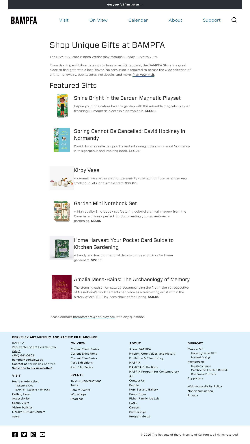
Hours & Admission (25, 381)
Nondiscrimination (200, 391)
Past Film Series (82, 367)
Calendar (138, 20)
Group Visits (20, 402)
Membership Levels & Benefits (209, 370)
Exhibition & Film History (146, 358)
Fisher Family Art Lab (144, 398)
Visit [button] (64, 20)
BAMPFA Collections (143, 367)
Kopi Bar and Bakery (143, 389)
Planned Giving (200, 357)
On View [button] (98, 20)
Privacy (193, 395)
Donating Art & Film (203, 353)
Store (16, 416)
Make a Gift (196, 349)
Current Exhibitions (84, 353)
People (134, 385)
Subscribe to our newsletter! (32, 368)
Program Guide (139, 416)
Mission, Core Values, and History (152, 353)
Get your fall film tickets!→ (125, 4)
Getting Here (21, 394)
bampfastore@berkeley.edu (94, 317)
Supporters (195, 378)
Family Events (80, 389)
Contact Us (19, 363)
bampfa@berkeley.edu (27, 359)
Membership (196, 361)
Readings (77, 398)
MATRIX (134, 362)
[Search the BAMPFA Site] (236, 20)
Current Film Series (84, 358)
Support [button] (212, 20)
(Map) (16, 351)
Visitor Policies (22, 407)
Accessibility (21, 398)
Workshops (78, 394)
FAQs (133, 403)
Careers (134, 407)
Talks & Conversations (86, 380)
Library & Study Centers (28, 411)
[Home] (27, 20)
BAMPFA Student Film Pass (32, 389)
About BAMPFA (140, 349)
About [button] (175, 20)
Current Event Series (85, 349)
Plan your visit (143, 74)
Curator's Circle (201, 366)
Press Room (137, 394)
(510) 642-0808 (23, 355)
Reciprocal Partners (203, 374)
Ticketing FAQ (24, 385)
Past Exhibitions (82, 362)
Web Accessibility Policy (205, 386)
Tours (74, 385)
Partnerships (137, 412)
